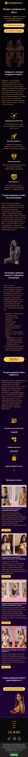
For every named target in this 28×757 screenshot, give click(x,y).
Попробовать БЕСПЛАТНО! (14, 359)
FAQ (14, 725)
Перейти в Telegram (15, 31)
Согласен (14, 754)
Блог (14, 727)
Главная (14, 721)
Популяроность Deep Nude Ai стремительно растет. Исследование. (13, 558)
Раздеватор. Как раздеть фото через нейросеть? (13, 650)
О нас (14, 723)
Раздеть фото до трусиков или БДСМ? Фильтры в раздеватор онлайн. (14, 604)
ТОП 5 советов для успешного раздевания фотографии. (11, 509)
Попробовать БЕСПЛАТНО (14, 689)
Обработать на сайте (15, 25)
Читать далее (6, 530)
